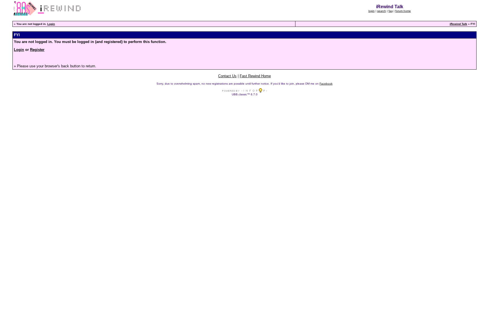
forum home (403, 10)
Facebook (326, 83)
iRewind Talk (458, 23)
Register (37, 50)
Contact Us (227, 76)
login (371, 10)
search (381, 10)
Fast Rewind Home (255, 76)
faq (391, 10)
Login (51, 23)
